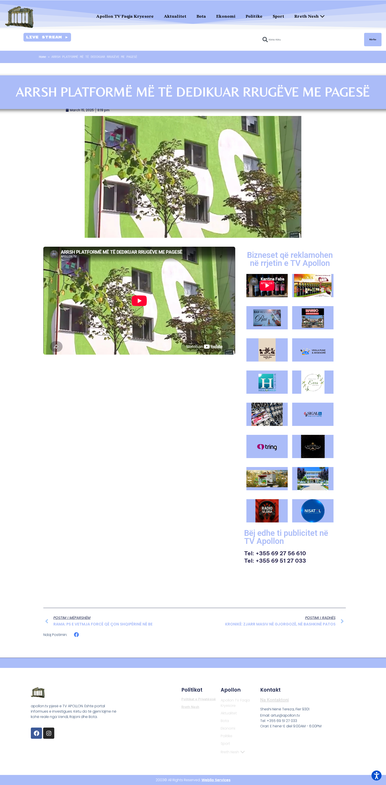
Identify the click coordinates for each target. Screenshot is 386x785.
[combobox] (310, 39)
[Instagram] (48, 733)
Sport (278, 17)
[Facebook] (36, 733)
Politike (254, 17)
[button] (76, 634)
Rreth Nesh (306, 17)
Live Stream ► (47, 37)
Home (42, 57)
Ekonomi (225, 17)
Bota (201, 17)
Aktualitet (175, 17)
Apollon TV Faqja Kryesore (125, 17)
